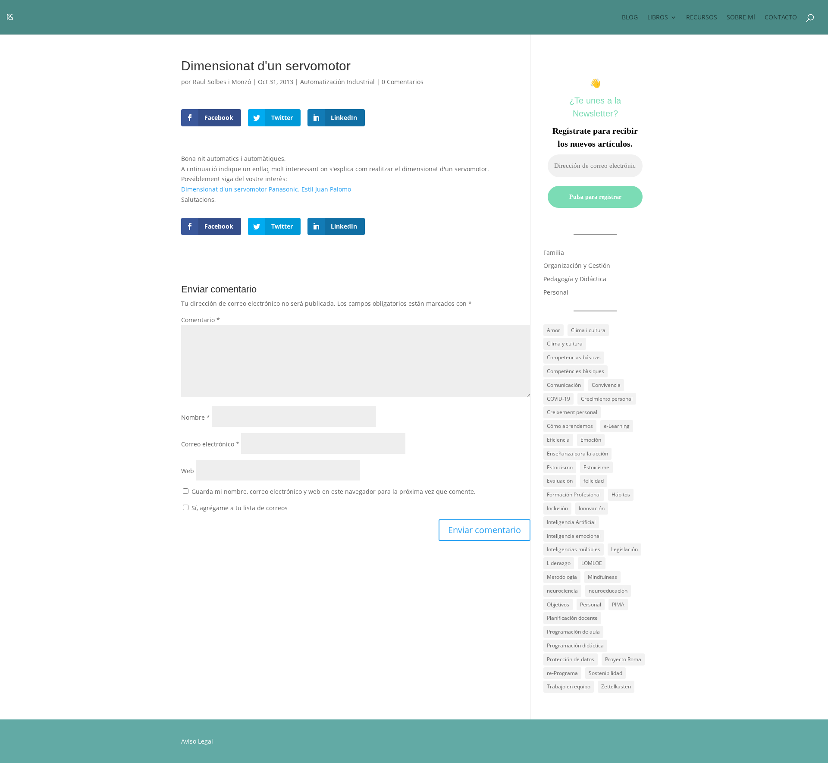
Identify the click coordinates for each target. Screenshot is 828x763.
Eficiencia (558, 439)
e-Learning (617, 426)
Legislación (624, 549)
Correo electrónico (210, 444)
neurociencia (562, 590)
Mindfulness (602, 577)
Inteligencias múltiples (573, 549)
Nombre (195, 417)
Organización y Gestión (576, 265)
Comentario (200, 320)
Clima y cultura (565, 343)
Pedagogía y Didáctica (574, 279)
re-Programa (562, 673)
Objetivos (558, 604)
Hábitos (621, 494)
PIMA (618, 604)
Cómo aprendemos (570, 426)
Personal (555, 292)
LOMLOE (591, 563)
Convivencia (606, 385)
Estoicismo (560, 467)
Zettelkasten (616, 686)
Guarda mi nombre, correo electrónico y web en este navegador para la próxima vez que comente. (333, 491)
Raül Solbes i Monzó (222, 82)
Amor (553, 330)
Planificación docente (572, 618)
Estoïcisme (596, 467)
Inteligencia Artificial (571, 522)
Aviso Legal (197, 741)
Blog (630, 17)
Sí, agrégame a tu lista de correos (239, 508)
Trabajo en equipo (568, 686)
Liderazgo (559, 563)
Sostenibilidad (605, 673)
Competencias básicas (574, 357)
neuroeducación (608, 590)
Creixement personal (572, 412)
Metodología (562, 577)
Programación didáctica (575, 645)
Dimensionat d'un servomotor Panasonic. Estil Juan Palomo (266, 189)
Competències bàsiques (575, 371)
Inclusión (557, 508)
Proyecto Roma (623, 659)
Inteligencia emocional (574, 536)
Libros (657, 17)
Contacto (781, 17)
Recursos (701, 17)
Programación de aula (573, 631)
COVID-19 (558, 398)
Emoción (590, 439)
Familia (553, 252)
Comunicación (564, 385)
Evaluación (560, 480)
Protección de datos (570, 659)
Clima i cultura (588, 330)
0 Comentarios (402, 82)
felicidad (593, 480)
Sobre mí (741, 17)
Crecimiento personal (607, 398)
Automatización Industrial (337, 82)
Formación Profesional (574, 494)
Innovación (592, 508)
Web (187, 471)
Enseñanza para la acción (577, 453)
